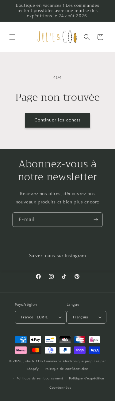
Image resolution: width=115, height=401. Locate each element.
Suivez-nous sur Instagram (57, 255)
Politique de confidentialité (67, 369)
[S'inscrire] (95, 219)
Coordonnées (60, 388)
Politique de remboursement (40, 378)
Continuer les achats (57, 120)
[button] (12, 37)
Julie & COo (33, 361)
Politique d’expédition (86, 378)
